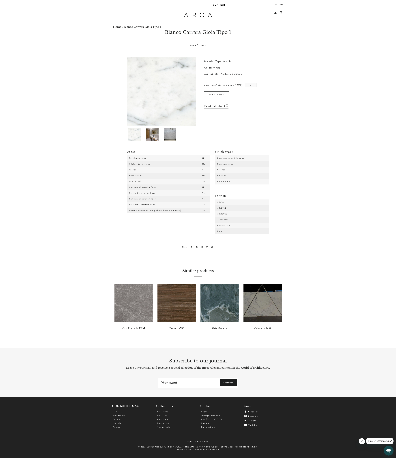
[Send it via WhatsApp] (196, 247)
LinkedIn (251, 420)
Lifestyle (117, 423)
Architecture (119, 415)
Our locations (208, 427)
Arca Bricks (163, 423)
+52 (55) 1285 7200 (212, 419)
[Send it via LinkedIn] (201, 247)
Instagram (253, 416)
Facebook (253, 411)
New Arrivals (163, 427)
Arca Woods (163, 419)
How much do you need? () (223, 85)
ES (276, 4)
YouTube (252, 425)
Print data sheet (215, 106)
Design (116, 419)
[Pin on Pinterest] (206, 247)
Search (219, 4)
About (204, 411)
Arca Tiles (162, 415)
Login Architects (197, 441)
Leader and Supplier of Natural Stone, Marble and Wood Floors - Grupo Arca (190, 447)
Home (117, 27)
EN (281, 4)
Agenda (117, 427)
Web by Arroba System (207, 449)
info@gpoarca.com (210, 415)
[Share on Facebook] (191, 247)
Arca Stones (198, 45)
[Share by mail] (212, 247)
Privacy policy (185, 449)
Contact (205, 423)
